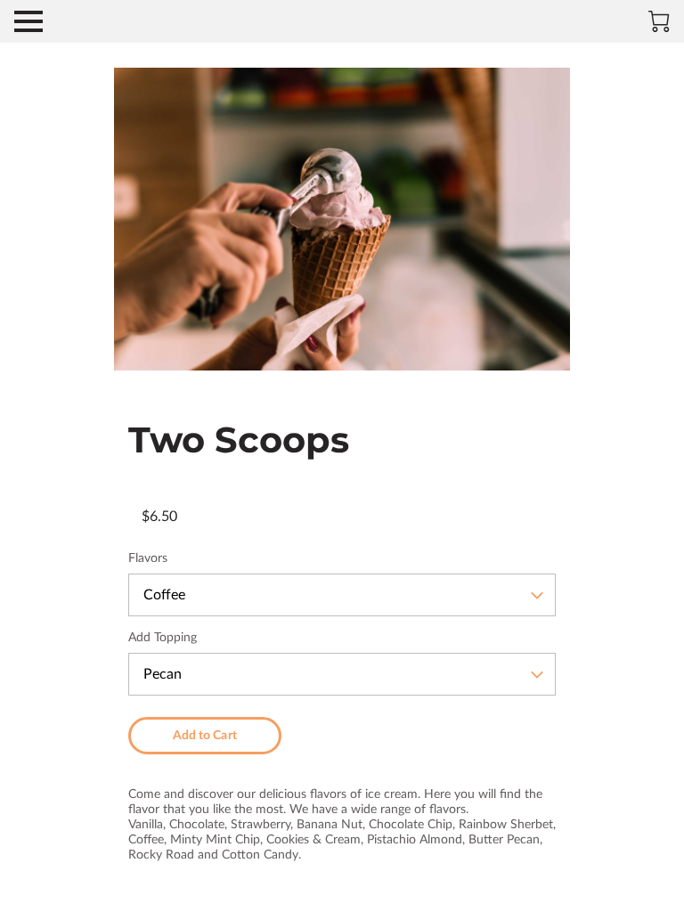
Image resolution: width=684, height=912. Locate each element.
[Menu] (28, 21)
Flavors (147, 558)
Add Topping (162, 637)
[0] (659, 21)
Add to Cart (205, 735)
